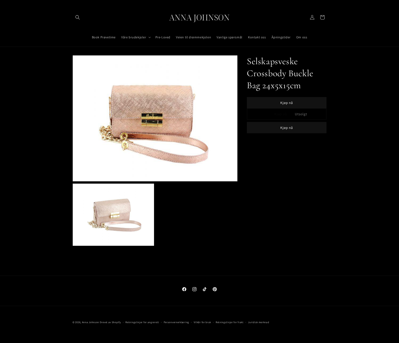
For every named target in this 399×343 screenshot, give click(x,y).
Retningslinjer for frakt (230, 322)
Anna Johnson (90, 322)
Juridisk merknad (258, 322)
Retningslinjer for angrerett (142, 322)
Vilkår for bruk (202, 322)
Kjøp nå (286, 102)
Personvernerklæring (176, 322)
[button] (78, 17)
